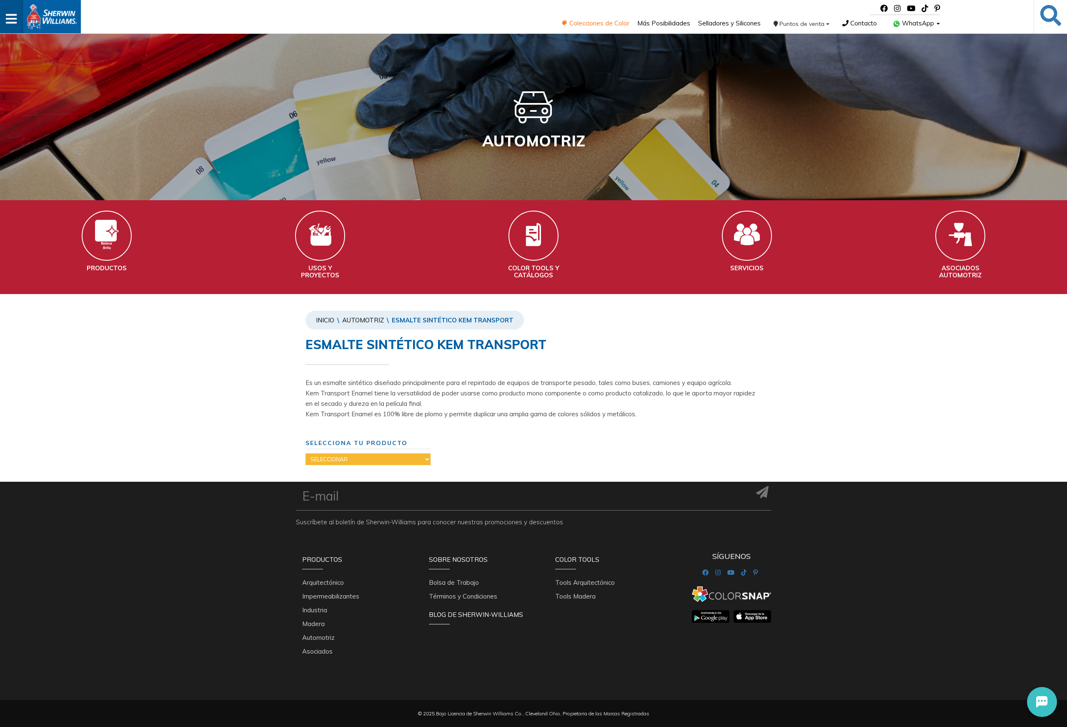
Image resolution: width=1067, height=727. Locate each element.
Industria (314, 610)
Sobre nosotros (458, 559)
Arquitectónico (323, 582)
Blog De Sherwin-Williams (476, 615)
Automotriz (363, 320)
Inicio (325, 320)
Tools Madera (575, 596)
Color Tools (577, 559)
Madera (313, 624)
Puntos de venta (802, 24)
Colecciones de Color (598, 23)
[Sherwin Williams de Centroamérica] (51, 14)
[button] (1042, 702)
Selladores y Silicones (729, 23)
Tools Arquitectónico (585, 582)
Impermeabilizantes (330, 596)
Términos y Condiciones (463, 596)
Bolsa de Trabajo (454, 582)
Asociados (317, 651)
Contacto (863, 23)
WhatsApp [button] (918, 23)
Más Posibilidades (663, 23)
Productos (322, 559)
